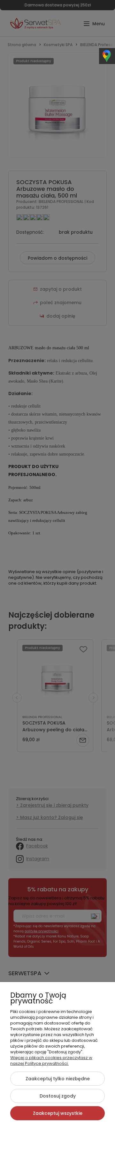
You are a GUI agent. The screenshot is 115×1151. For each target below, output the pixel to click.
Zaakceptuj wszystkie (57, 1113)
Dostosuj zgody (58, 1096)
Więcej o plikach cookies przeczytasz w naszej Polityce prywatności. (51, 1060)
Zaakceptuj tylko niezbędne (58, 1078)
